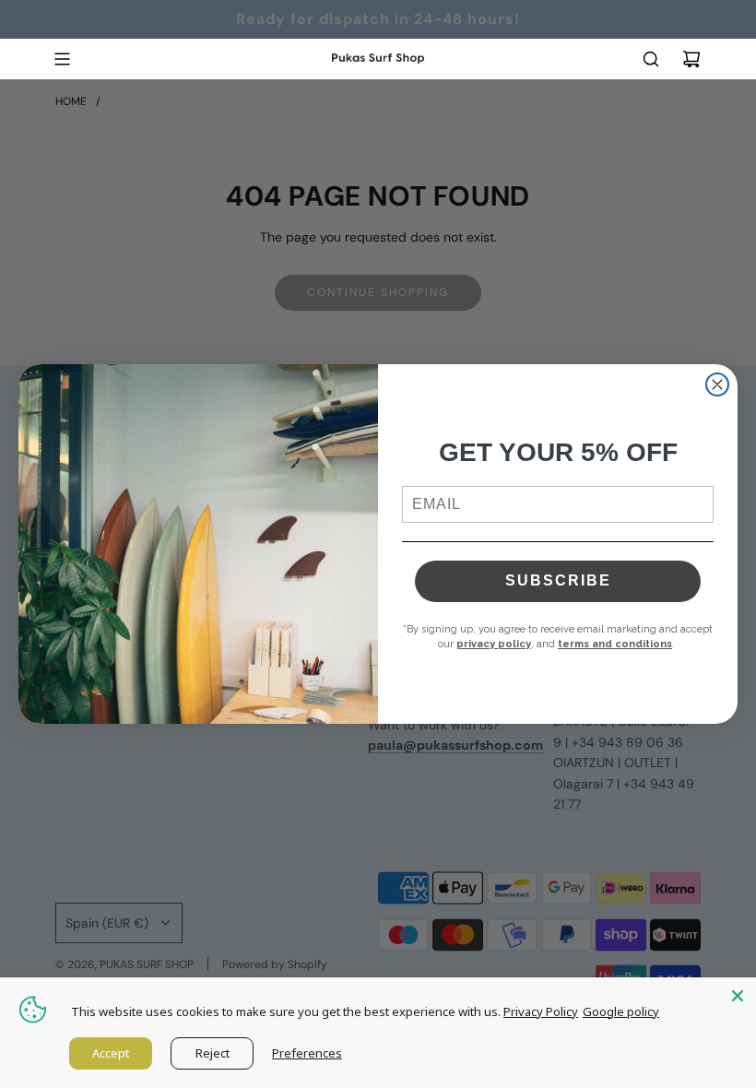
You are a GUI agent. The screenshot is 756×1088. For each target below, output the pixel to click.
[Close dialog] (717, 384)
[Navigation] (61, 59)
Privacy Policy (540, 1011)
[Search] (651, 59)
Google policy (621, 1011)
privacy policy (493, 644)
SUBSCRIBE (558, 580)
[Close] (737, 996)
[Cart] (691, 59)
